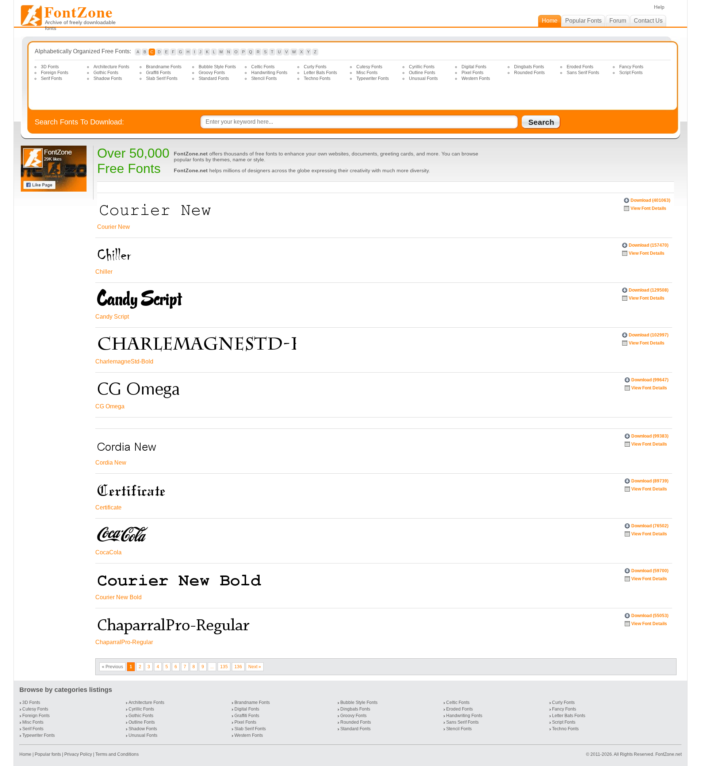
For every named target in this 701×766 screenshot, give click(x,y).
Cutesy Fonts (369, 66)
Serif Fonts (51, 78)
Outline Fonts (422, 72)
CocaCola (108, 552)
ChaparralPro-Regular (124, 642)
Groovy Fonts (212, 72)
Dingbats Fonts (529, 66)
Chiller (103, 272)
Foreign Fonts (54, 72)
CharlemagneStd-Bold (124, 361)
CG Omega (110, 406)
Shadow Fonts (107, 78)
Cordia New (110, 462)
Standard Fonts (214, 78)
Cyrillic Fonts (421, 66)
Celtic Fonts (263, 66)
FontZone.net (668, 754)
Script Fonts (631, 72)
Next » (254, 666)
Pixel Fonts (472, 72)
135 (224, 666)
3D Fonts (50, 66)
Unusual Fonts (423, 78)
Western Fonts (475, 78)
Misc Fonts (367, 72)
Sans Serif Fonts (583, 72)
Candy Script (112, 316)
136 (238, 666)
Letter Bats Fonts (320, 72)
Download (650, 200)
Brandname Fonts (163, 66)
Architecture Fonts (111, 66)
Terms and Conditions (117, 754)
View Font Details (648, 208)
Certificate (108, 507)
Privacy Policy (78, 754)
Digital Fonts (473, 66)
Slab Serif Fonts (161, 78)
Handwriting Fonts (269, 72)
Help (659, 7)
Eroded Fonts (580, 66)
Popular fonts (48, 754)
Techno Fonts (317, 78)
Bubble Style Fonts (217, 66)
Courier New (113, 227)
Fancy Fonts (631, 66)
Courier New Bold (118, 597)
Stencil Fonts (264, 78)
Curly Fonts (315, 66)
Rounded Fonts (529, 72)
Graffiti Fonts (158, 72)
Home (25, 754)
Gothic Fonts (105, 72)
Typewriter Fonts (372, 78)
